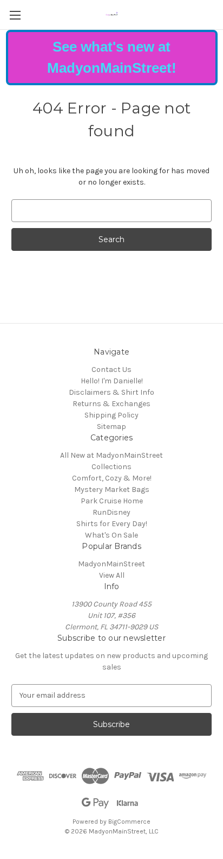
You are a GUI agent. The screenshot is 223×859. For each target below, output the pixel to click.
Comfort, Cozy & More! (112, 478)
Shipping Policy (111, 415)
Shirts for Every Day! (111, 523)
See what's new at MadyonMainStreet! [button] (111, 57)
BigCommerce (129, 821)
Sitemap (111, 426)
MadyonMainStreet (111, 564)
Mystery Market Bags (111, 489)
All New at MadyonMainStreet (111, 455)
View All (111, 575)
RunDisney (111, 512)
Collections (111, 466)
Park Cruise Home (112, 501)
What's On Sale (111, 535)
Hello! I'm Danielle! (112, 381)
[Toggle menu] (15, 15)
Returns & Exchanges (111, 403)
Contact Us (111, 369)
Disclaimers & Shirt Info (111, 392)
